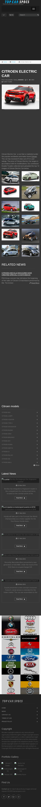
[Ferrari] (30, 645)
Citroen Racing (7, 430)
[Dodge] (30, 638)
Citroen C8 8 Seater (9, 426)
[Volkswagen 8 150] (20, 770)
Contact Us (6, 715)
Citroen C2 (6, 451)
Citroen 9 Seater (8, 419)
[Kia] (30, 664)
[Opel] (30, 678)
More (37, 465)
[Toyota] (11, 691)
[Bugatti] (11, 632)
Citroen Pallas (7, 455)
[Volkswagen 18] (7, 770)
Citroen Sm (6, 459)
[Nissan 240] (7, 775)
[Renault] (30, 684)
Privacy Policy (7, 721)
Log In (4, 14)
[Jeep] (11, 664)
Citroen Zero (6, 434)
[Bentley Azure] (20, 775)
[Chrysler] (11, 638)
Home (5, 62)
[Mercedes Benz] (11, 671)
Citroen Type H (7, 423)
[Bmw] (11, 625)
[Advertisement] (20, 38)
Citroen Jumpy (7, 416)
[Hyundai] (11, 658)
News (4, 711)
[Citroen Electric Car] (20, 97)
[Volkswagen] (11, 678)
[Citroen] (11, 645)
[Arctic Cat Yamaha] (20, 764)
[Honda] (30, 651)
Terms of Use (7, 718)
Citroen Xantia (7, 448)
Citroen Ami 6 (6, 462)
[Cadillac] (30, 625)
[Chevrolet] (30, 632)
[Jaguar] (30, 671)
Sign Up (11, 14)
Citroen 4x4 (6, 412)
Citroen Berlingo (8, 437)
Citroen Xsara (7, 444)
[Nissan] (30, 691)
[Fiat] (11, 651)
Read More (35, 283)
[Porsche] (11, 684)
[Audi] (30, 619)
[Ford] (30, 658)
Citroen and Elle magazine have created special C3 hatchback (17, 274)
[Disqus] (20, 317)
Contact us (5, 789)
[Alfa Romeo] (11, 619)
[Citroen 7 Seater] (7, 764)
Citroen (14, 62)
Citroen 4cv (6, 441)
